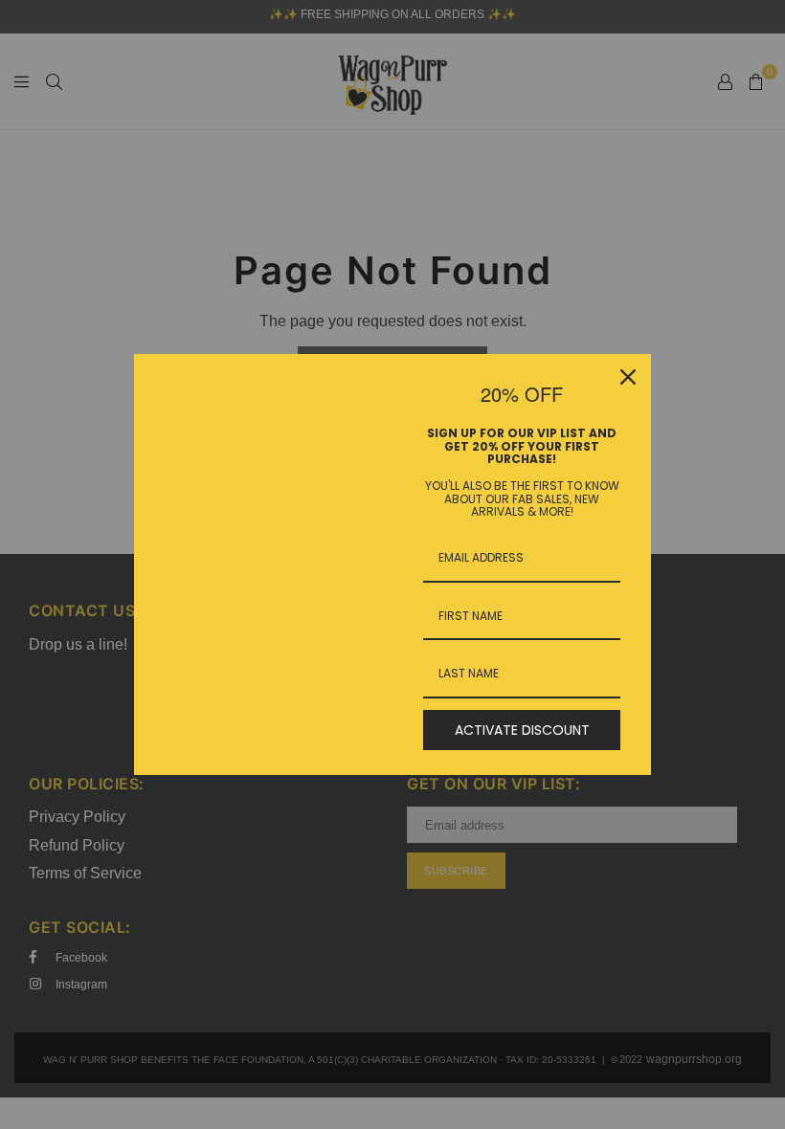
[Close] (628, 377)
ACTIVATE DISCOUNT (522, 730)
